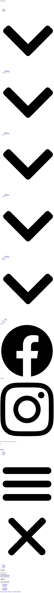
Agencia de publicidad (16, 591)
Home (4, 451)
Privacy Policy (5, 584)
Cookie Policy (5, 585)
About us (4, 452)
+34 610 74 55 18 (6, 576)
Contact (4, 453)
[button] (27, 510)
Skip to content (2, 0)
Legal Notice (5, 586)
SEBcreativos (10, 591)
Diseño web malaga (3, 591)
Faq (3, 454)
